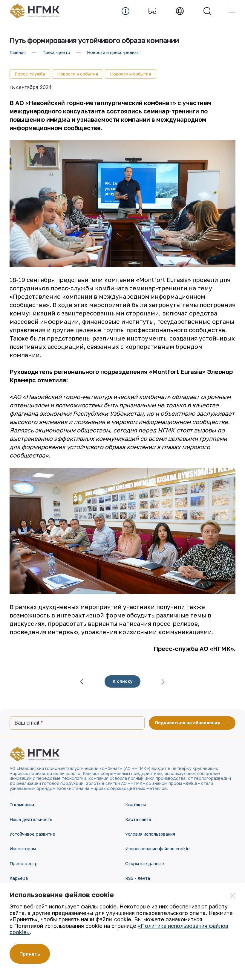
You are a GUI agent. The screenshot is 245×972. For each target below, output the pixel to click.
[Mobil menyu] (231, 11)
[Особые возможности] (152, 11)
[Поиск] (207, 11)
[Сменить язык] (179, 11)
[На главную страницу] (38, 11)
